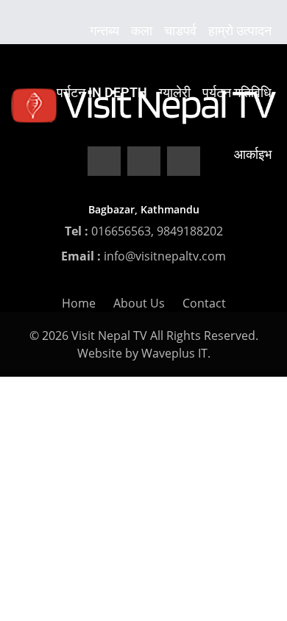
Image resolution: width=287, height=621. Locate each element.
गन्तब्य (104, 30)
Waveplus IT (174, 353)
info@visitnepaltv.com (165, 256)
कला (141, 30)
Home (79, 303)
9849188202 (190, 231)
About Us (139, 303)
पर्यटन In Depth (102, 92)
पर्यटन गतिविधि (237, 92)
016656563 (121, 231)
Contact (204, 303)
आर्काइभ (253, 154)
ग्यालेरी (175, 92)
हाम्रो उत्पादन (240, 30)
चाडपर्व (180, 30)
